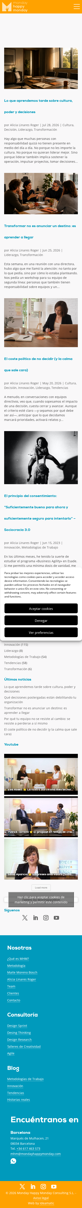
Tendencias (59, 388)
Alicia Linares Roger (24, 125)
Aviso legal (41, 1198)
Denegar (41, 620)
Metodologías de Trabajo (40, 547)
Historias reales (18, 1100)
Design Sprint (17, 1026)
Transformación (45, 129)
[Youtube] (56, 918)
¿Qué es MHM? (18, 959)
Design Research (19, 1039)
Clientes (13, 993)
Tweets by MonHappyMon (41, 899)
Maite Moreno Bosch (22, 972)
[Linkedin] (35, 917)
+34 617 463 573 (28, 1148)
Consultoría (22, 1015)
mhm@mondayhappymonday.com (35, 1154)
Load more (41, 887)
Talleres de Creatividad (24, 1046)
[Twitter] (25, 917)
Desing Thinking (19, 1033)
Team (11, 986)
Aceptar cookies (41, 608)
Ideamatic (47, 1203)
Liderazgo (25, 129)
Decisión (10, 129)
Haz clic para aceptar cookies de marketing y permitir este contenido (41, 899)
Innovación (26, 388)
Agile (10, 1053)
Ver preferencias (41, 632)
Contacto (13, 1000)
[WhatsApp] (64, 1187)
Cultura (68, 125)
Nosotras (19, 948)
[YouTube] (53, 1187)
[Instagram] (43, 1187)
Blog (13, 1068)
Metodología (16, 966)
